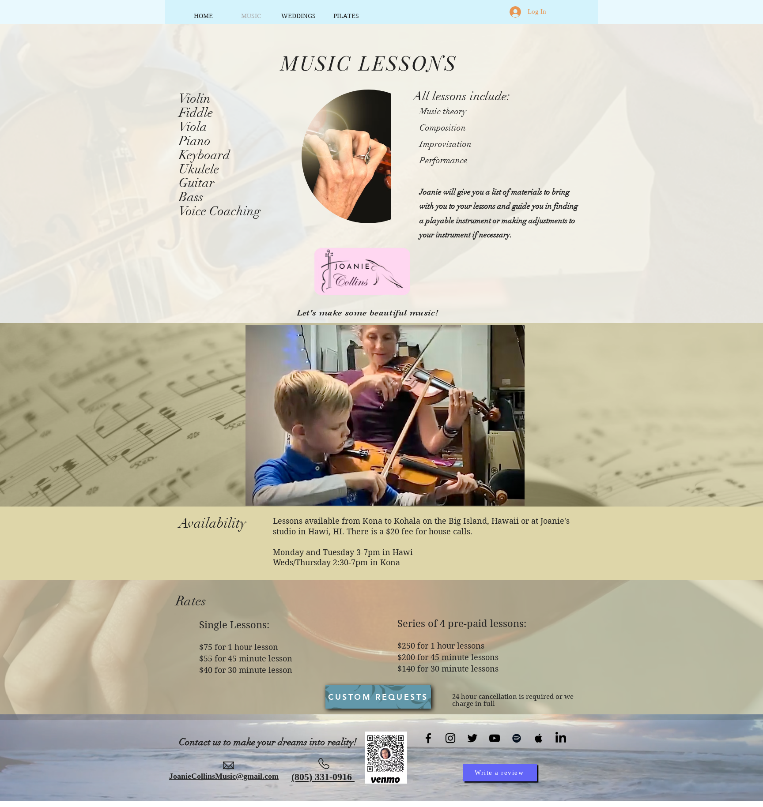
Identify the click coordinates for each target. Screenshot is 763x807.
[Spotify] (516, 738)
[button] (385, 415)
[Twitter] (472, 738)
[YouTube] (494, 738)
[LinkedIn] (560, 738)
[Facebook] (428, 738)
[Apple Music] (538, 738)
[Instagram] (450, 738)
